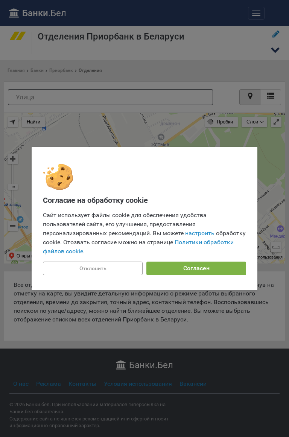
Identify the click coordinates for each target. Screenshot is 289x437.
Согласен (196, 268)
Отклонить (92, 268)
